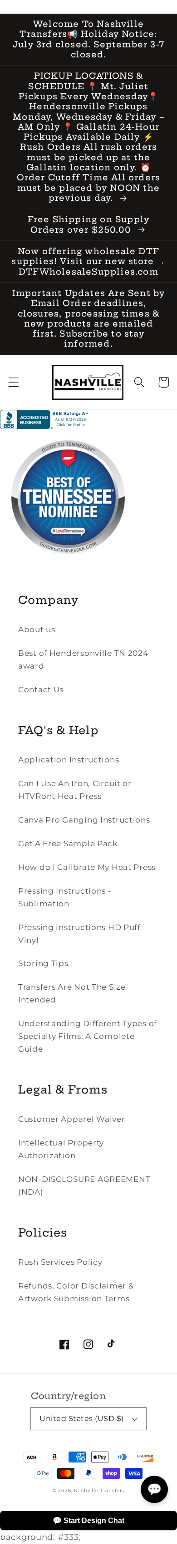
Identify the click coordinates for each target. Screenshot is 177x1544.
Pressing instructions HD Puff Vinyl (79, 934)
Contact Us (41, 689)
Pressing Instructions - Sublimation (65, 897)
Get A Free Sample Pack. (69, 843)
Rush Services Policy (60, 1262)
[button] (14, 382)
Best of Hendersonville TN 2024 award (83, 659)
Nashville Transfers (99, 1490)
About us (36, 629)
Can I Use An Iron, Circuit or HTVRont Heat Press (75, 790)
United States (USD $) (81, 1418)
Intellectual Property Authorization (61, 1149)
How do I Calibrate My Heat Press (87, 867)
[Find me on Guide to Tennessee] (68, 563)
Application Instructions (68, 759)
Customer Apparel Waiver (71, 1119)
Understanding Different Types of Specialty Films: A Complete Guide (87, 1036)
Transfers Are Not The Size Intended (72, 993)
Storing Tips (43, 963)
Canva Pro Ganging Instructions (84, 819)
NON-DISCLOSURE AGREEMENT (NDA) (84, 1185)
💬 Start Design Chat (88, 1520)
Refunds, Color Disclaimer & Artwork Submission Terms (75, 1292)
